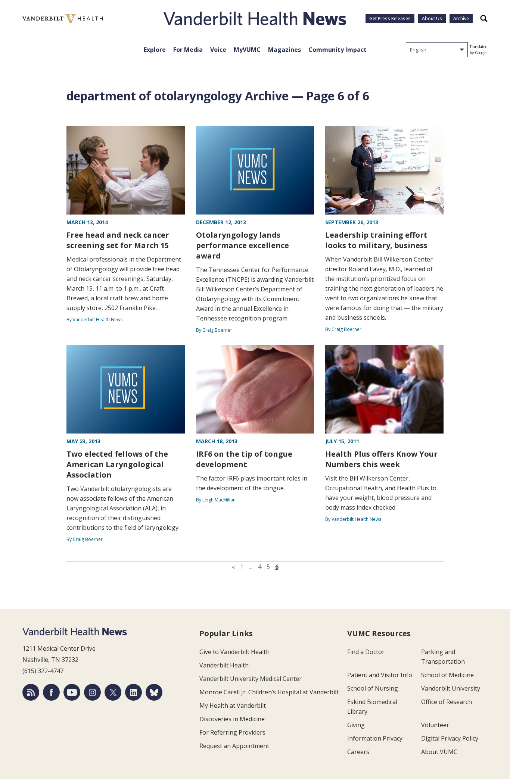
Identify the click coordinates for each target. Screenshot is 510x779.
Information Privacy (374, 738)
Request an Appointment (234, 746)
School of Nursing (372, 688)
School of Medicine (447, 675)
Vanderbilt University (450, 688)
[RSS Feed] (30, 692)
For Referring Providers (232, 732)
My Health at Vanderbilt (232, 705)
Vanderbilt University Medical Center (250, 679)
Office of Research (446, 702)
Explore (155, 50)
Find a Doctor (366, 652)
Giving (356, 725)
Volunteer (435, 725)
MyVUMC (247, 50)
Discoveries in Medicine (232, 719)
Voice (218, 50)
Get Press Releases (390, 18)
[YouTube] (71, 692)
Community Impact (337, 50)
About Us (432, 18)
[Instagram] (92, 692)
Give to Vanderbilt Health (234, 652)
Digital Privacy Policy (449, 738)
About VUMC (439, 752)
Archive (461, 18)
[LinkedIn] (133, 692)
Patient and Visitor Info (379, 675)
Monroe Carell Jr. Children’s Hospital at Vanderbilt (269, 692)
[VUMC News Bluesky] (154, 692)
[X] (113, 692)
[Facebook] (51, 692)
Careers (358, 752)
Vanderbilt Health (224, 665)
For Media (188, 50)
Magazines (284, 50)
